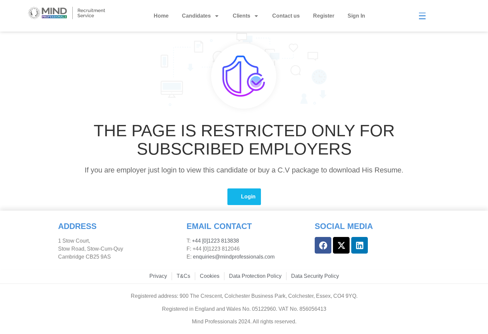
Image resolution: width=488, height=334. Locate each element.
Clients (241, 16)
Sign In (356, 16)
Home (161, 16)
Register (323, 16)
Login (248, 196)
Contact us (286, 16)
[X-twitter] (341, 245)
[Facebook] (323, 245)
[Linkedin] (359, 245)
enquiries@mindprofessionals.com (234, 257)
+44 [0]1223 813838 (215, 241)
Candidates (196, 16)
